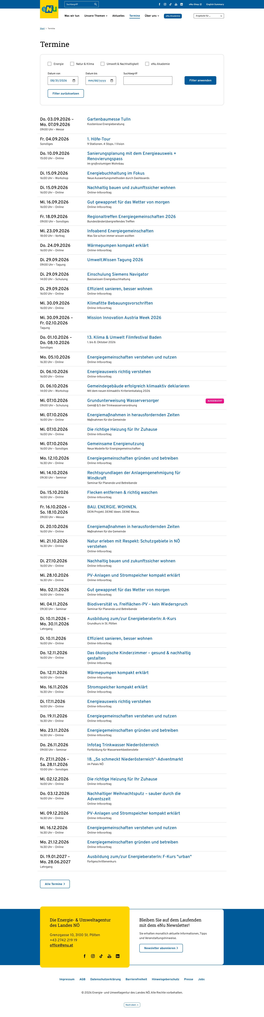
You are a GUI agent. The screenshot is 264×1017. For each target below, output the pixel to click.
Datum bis (91, 73)
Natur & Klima (85, 64)
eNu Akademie (173, 16)
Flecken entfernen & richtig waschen (122, 492)
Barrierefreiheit (136, 979)
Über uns (151, 16)
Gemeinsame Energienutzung (115, 444)
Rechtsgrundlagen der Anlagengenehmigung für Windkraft (133, 475)
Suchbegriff (130, 73)
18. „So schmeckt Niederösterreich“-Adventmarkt (135, 759)
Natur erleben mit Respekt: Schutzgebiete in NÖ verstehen (133, 544)
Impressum (67, 979)
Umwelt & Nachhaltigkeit (123, 64)
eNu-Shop (194, 4)
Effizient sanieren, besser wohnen (119, 289)
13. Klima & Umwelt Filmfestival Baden (124, 337)
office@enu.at (61, 945)
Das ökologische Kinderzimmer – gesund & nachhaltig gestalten (139, 656)
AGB (82, 979)
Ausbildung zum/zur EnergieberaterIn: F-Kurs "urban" (139, 857)
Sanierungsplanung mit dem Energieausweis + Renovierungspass (131, 156)
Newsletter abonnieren (159, 948)
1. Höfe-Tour (98, 139)
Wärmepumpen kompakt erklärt (118, 245)
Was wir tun (71, 16)
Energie (59, 64)
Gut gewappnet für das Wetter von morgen (128, 202)
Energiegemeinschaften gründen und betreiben (132, 458)
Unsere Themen (94, 16)
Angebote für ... (203, 16)
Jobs (201, 979)
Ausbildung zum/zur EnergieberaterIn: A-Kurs (131, 619)
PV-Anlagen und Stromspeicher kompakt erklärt (133, 575)
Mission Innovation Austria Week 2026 (124, 318)
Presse (188, 979)
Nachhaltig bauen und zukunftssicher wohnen (131, 188)
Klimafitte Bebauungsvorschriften (120, 303)
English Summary (215, 4)
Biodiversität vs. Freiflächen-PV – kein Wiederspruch (137, 604)
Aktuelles (118, 16)
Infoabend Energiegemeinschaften (120, 231)
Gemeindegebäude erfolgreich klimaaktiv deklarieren (138, 386)
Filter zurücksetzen (66, 94)
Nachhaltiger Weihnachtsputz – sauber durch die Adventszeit (134, 796)
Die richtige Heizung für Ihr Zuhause (122, 429)
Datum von (54, 73)
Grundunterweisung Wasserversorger (123, 401)
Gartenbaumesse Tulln (109, 119)
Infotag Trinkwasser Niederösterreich (123, 745)
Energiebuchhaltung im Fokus (116, 173)
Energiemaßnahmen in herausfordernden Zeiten (133, 415)
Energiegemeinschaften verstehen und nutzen (132, 357)
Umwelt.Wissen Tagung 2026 (115, 260)
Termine (134, 16)
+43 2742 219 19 (63, 940)
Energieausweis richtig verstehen (119, 372)
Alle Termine (53, 884)
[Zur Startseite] (49, 9)
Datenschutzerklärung (105, 979)
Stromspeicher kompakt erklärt (117, 687)
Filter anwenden (200, 80)
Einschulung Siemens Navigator (117, 274)
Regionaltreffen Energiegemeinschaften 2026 (131, 217)
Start (42, 28)
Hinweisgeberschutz (165, 979)
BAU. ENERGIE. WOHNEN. (112, 507)
